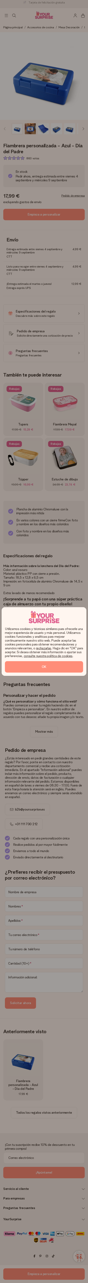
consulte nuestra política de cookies (48, 656)
